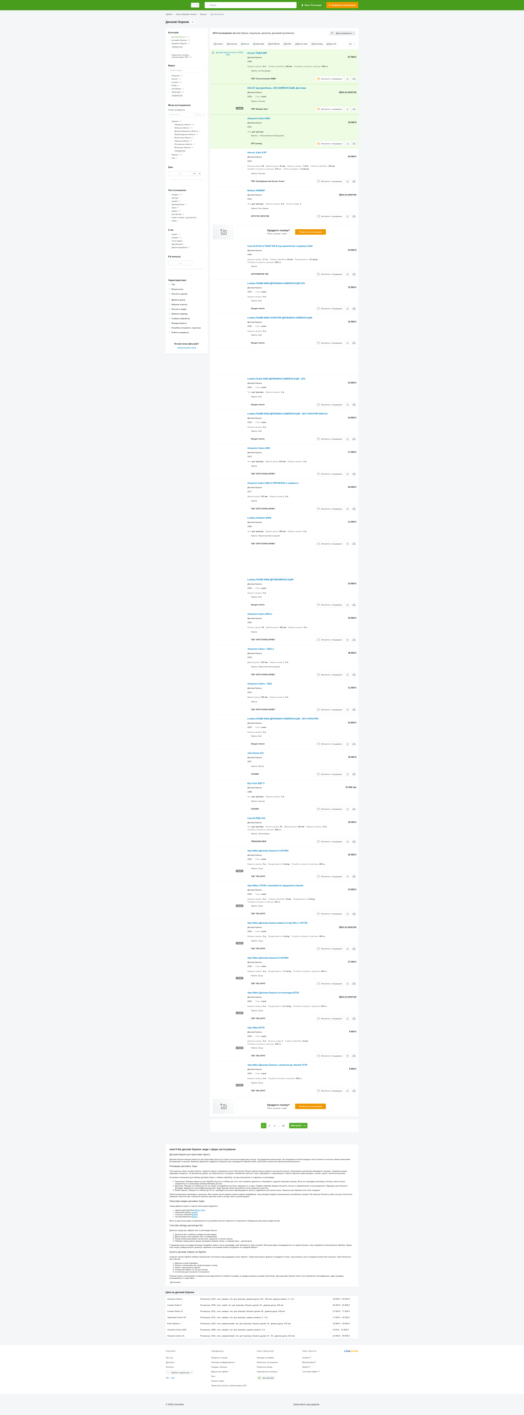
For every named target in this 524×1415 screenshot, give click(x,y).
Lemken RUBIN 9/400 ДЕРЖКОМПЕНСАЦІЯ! (270, 579)
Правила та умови (219, 1358)
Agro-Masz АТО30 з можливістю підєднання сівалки (275, 885)
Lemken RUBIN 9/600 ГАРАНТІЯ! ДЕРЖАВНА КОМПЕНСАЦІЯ (279, 318)
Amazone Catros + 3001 (259, 684)
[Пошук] (207, 5)
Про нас (169, 1358)
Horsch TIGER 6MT (257, 53)
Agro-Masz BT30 (256, 1027)
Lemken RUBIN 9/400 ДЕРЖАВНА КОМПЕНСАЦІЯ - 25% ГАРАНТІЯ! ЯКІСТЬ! (287, 414)
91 (283, 1125)
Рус (173, 1378)
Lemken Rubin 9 (174, 1305)
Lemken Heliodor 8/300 (259, 518)
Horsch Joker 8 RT (257, 152)
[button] (347, 78)
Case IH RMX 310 (256, 818)
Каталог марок (217, 1381)
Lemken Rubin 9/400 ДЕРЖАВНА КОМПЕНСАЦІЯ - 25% (276, 379)
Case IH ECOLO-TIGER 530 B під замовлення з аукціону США (280, 246)
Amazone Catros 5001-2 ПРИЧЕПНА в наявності (273, 483)
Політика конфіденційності (223, 1362)
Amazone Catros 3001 (177, 1330)
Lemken (193, 1212)
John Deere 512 (255, 753)
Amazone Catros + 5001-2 (260, 649)
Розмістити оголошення (310, 232)
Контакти (170, 1367)
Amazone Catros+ (175, 1299)
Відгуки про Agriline (219, 1371)
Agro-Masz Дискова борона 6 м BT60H (267, 958)
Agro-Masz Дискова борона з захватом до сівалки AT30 (277, 1065)
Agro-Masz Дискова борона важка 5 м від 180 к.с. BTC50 (277, 923)
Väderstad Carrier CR (176, 1317)
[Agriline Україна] (177, 5)
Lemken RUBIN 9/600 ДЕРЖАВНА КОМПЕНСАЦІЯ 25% (276, 283)
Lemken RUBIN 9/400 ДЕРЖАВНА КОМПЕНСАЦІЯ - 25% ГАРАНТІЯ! (282, 719)
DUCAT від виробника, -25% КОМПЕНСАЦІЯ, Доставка (276, 88)
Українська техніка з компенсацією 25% (228, 1385)
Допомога (170, 1362)
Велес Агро (200, 1210)
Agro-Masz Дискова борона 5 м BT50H (267, 851)
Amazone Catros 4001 (258, 118)
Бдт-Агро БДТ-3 (255, 783)
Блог (213, 1376)
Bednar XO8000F (256, 190)
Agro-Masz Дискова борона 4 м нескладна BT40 (273, 993)
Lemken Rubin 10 (175, 1311)
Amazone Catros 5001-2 (259, 614)
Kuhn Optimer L (174, 1323)
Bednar (194, 1217)
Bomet (195, 1214)
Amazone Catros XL (176, 1336)
